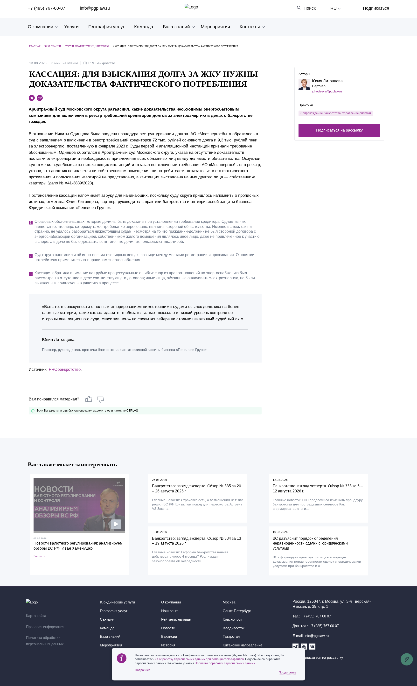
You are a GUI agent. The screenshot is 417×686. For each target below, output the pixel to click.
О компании (40, 26)
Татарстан (231, 636)
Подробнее (143, 670)
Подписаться (376, 8)
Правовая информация (45, 627)
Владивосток (233, 628)
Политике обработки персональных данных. (225, 663)
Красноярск (232, 619)
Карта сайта (36, 616)
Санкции (107, 619)
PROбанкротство (65, 369)
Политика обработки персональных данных (45, 641)
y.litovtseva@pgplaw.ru (327, 91)
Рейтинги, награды (176, 619)
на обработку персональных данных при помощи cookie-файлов (199, 659)
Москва (229, 602)
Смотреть (39, 556)
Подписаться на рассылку (339, 130)
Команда (143, 26)
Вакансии (169, 636)
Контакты (250, 26)
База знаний (176, 26)
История (168, 645)
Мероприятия (215, 26)
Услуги (71, 26)
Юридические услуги (117, 602)
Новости (168, 628)
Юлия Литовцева (327, 81)
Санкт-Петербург (237, 611)
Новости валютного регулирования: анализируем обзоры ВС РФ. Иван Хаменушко (78, 545)
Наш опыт (169, 611)
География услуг (106, 26)
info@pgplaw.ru (95, 8)
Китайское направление (242, 645)
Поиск (310, 8)
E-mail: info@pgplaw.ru (310, 636)
